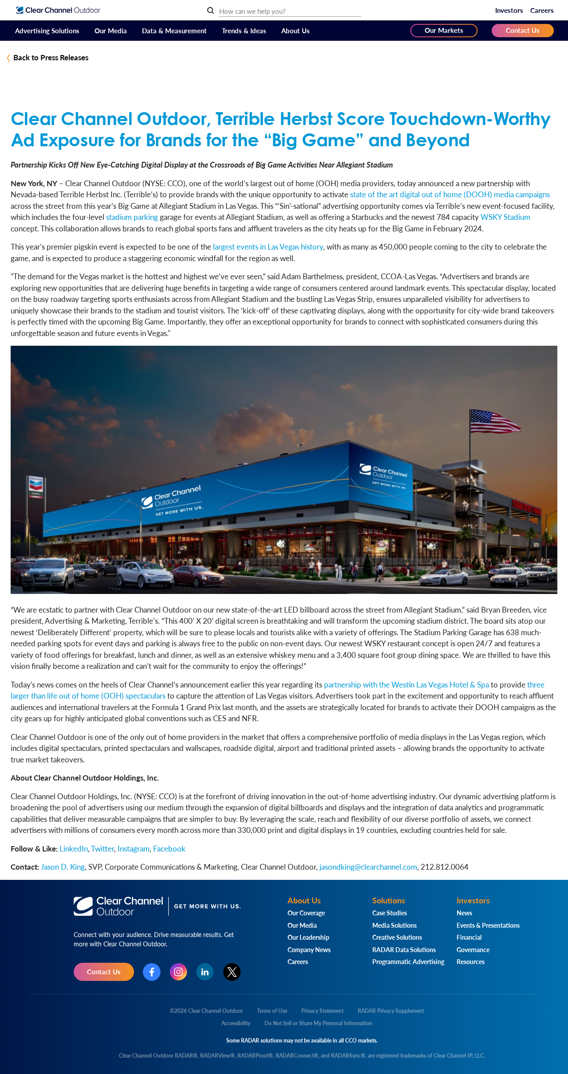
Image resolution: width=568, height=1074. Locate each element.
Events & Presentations (488, 925)
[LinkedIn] (205, 971)
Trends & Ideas (244, 30)
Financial (469, 937)
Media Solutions (394, 925)
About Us (295, 30)
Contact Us (523, 30)
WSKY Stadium (505, 216)
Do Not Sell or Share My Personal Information (318, 1023)
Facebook (169, 848)
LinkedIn (73, 848)
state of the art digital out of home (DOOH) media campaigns (450, 194)
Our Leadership (308, 937)
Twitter (102, 848)
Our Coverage (306, 912)
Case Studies (389, 912)
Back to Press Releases (50, 57)
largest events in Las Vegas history (268, 246)
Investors (509, 10)
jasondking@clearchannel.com (368, 866)
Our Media (111, 30)
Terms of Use (272, 1011)
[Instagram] (178, 971)
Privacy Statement (322, 1011)
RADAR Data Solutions (404, 949)
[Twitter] (232, 972)
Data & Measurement (174, 30)
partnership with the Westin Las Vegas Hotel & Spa (406, 684)
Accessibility (235, 1023)
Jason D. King (63, 866)
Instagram (134, 848)
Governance (473, 949)
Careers (542, 10)
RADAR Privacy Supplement (391, 1011)
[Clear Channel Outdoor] (58, 10)
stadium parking (132, 216)
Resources (471, 961)
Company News (309, 949)
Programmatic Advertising (408, 961)
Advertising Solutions (47, 30)
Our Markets (444, 30)
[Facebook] (152, 972)
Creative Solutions (397, 937)
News (464, 912)
